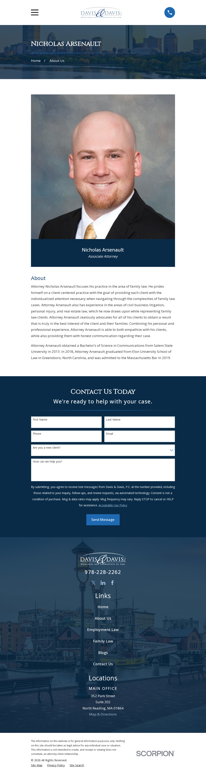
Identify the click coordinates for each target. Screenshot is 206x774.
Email (109, 434)
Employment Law (103, 629)
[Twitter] (93, 582)
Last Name (113, 419)
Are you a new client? (46, 447)
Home (103, 606)
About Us (103, 618)
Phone (37, 434)
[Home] (101, 12)
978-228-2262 (103, 571)
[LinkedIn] (103, 582)
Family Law (103, 640)
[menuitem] (36, 765)
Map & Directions (103, 714)
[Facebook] (112, 582)
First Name (40, 419)
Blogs (103, 652)
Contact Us (103, 663)
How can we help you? (47, 461)
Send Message (102, 519)
